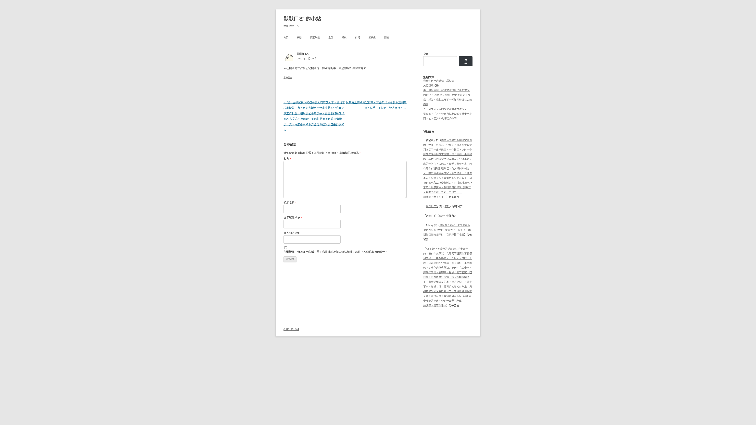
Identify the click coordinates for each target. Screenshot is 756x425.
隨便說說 (315, 37)
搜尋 (425, 53)
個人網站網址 (292, 233)
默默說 (372, 37)
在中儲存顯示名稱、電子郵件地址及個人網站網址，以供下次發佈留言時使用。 (336, 251)
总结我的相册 (431, 85)
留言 (287, 158)
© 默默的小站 (291, 329)
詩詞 (357, 37)
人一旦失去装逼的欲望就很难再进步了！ (446, 109)
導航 (344, 37)
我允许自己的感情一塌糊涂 (438, 80)
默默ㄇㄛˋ (431, 206)
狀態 (299, 37)
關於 (386, 37)
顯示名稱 (290, 202)
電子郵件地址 (293, 217)
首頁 (286, 37)
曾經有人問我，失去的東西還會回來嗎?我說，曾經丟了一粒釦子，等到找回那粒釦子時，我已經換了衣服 (447, 230)
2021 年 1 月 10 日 (307, 58)
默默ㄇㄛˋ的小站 (302, 19)
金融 (330, 37)
